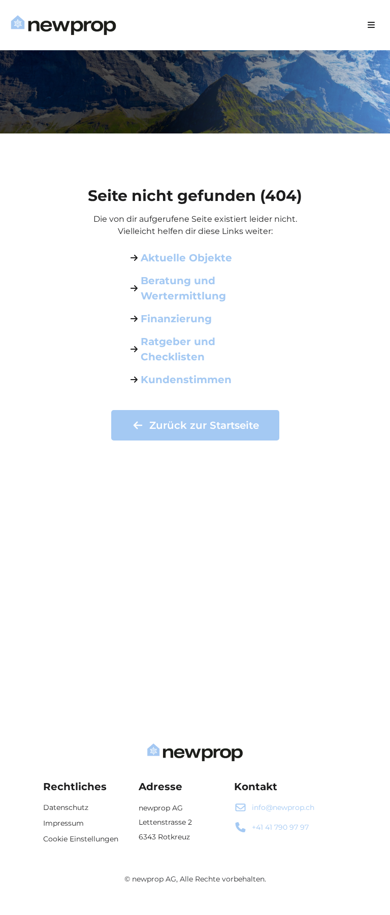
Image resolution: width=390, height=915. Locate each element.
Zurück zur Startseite (204, 425)
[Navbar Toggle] (371, 25)
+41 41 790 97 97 (280, 827)
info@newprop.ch (283, 807)
